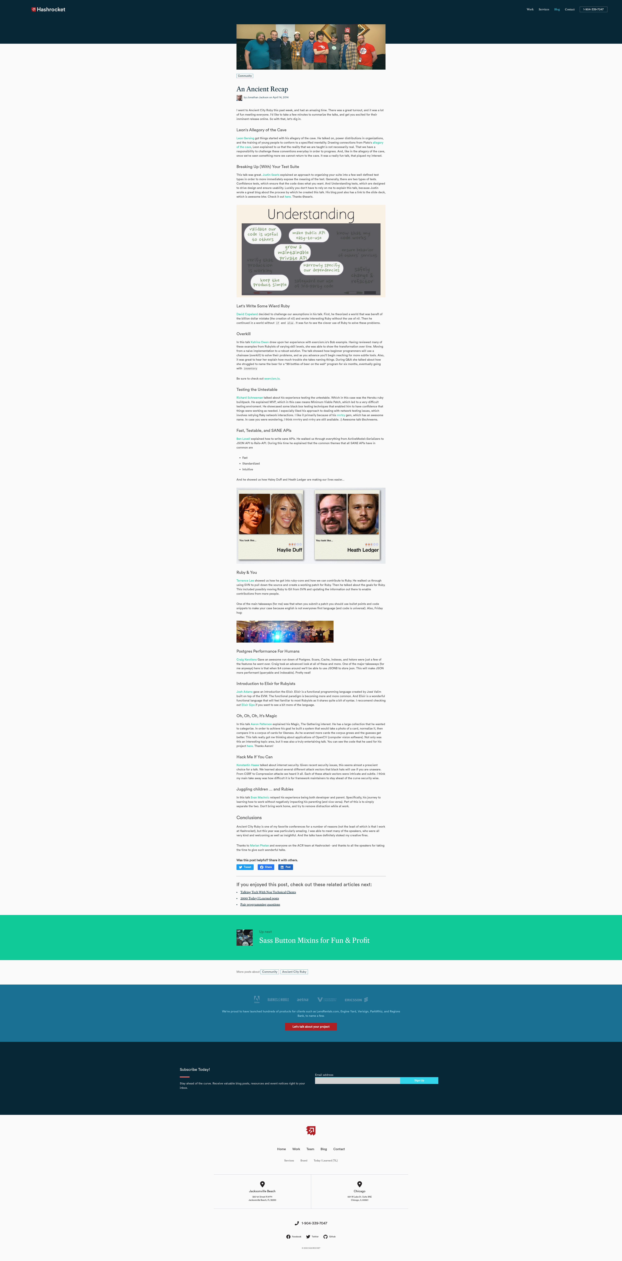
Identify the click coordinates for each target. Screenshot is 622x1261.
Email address (324, 1074)
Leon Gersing (245, 138)
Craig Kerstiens (246, 659)
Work (530, 9)
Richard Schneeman (249, 397)
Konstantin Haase (247, 765)
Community (245, 76)
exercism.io (272, 378)
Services (544, 9)
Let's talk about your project (311, 1026)
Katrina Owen (260, 342)
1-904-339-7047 (593, 9)
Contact (570, 9)
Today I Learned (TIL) (326, 1160)
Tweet (247, 867)
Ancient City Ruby (294, 971)
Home (281, 1149)
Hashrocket (51, 9)
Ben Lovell (243, 438)
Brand (303, 1160)
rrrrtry (341, 415)
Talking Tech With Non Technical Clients (268, 892)
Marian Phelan (259, 845)
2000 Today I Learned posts (259, 898)
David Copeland (247, 314)
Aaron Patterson (261, 724)
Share (268, 867)
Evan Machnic (260, 797)
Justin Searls (271, 174)
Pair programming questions (260, 904)
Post (288, 867)
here (288, 196)
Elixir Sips (248, 704)
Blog (557, 9)
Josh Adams (244, 691)
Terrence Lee (245, 580)
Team (310, 1149)
